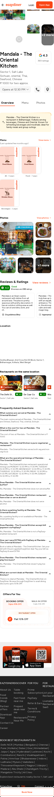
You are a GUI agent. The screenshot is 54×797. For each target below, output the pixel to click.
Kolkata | (13, 748)
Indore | (43, 758)
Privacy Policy (32, 718)
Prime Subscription (35, 691)
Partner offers (4, 708)
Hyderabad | (24, 751)
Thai (24, 75)
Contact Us (6, 722)
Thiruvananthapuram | (13, 765)
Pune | (4, 748)
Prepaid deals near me (19, 709)
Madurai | (6, 768)
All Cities (27, 772)
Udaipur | (42, 765)
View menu (43, 140)
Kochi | (48, 751)
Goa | (30, 748)
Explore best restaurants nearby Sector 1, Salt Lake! (26, 776)
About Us (5, 689)
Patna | (5, 758)
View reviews (40, 282)
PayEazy (32, 698)
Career (4, 728)
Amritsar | (15, 758)
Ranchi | (21, 755)
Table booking (18, 691)
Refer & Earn (35, 703)
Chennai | (44, 744)
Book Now (27, 792)
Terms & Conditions (34, 710)
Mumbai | (19, 744)
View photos (43, 218)
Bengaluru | (31, 744)
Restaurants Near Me (21, 719)
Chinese (17, 79)
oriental (15, 75)
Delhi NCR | (7, 744)
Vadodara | (29, 761)
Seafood (5, 79)
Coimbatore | (8, 755)
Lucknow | (37, 751)
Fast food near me (19, 699)
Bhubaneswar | (29, 758)
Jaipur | (5, 751)
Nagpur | (31, 765)
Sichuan (5, 75)
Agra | (13, 751)
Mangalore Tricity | (11, 772)
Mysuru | (17, 761)
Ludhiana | (6, 761)
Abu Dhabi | (18, 768)
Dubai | (23, 748)
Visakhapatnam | (36, 755)
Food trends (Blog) (4, 698)
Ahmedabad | (41, 748)
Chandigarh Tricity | (36, 768)
